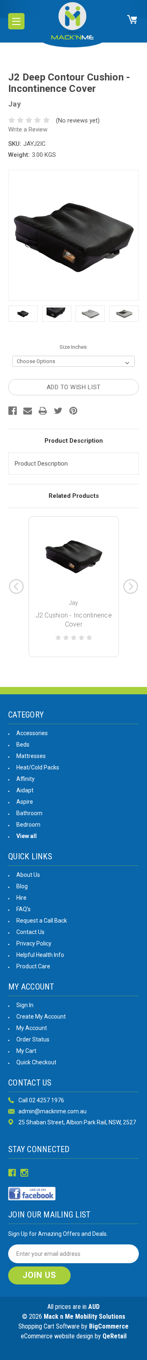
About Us (28, 875)
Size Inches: (74, 347)
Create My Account (41, 1016)
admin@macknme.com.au (52, 1111)
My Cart (26, 1051)
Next (130, 586)
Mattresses (31, 756)
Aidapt (24, 790)
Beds (22, 744)
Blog (22, 886)
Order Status (32, 1039)
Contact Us (30, 932)
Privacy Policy (33, 943)
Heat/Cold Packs (37, 767)
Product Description (74, 440)
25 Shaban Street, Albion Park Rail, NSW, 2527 (77, 1122)
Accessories (32, 733)
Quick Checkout (36, 1062)
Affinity (25, 779)
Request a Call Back (41, 920)
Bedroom (28, 824)
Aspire (24, 801)
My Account (31, 1028)
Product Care (33, 966)
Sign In (24, 1005)
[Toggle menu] (16, 21)
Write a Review (27, 129)
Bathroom (29, 813)
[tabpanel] (73, 586)
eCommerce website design (57, 1336)
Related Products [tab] (74, 495)
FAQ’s (23, 909)
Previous (16, 586)
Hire (21, 897)
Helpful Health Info (40, 955)
